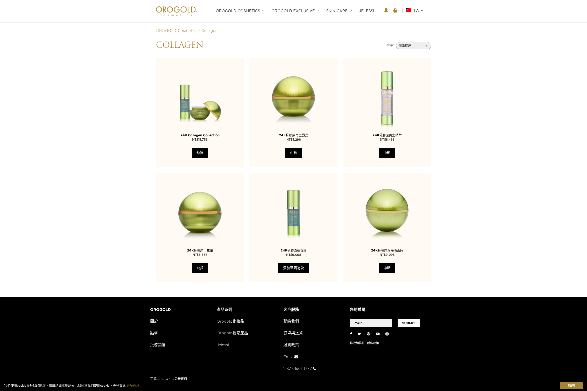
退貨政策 (291, 345)
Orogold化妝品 (230, 321)
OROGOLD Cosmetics (238, 11)
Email (288, 357)
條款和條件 (357, 343)
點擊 (154, 333)
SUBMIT (408, 323)
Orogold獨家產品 (232, 333)
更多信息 (133, 385)
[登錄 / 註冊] (386, 10)
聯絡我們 (291, 321)
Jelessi (223, 345)
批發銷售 (158, 345)
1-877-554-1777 (297, 369)
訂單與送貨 (293, 333)
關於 (154, 321)
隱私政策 (373, 343)
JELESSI (366, 11)
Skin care (337, 11)
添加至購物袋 (293, 268)
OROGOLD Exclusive (293, 11)
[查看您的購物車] (395, 10)
